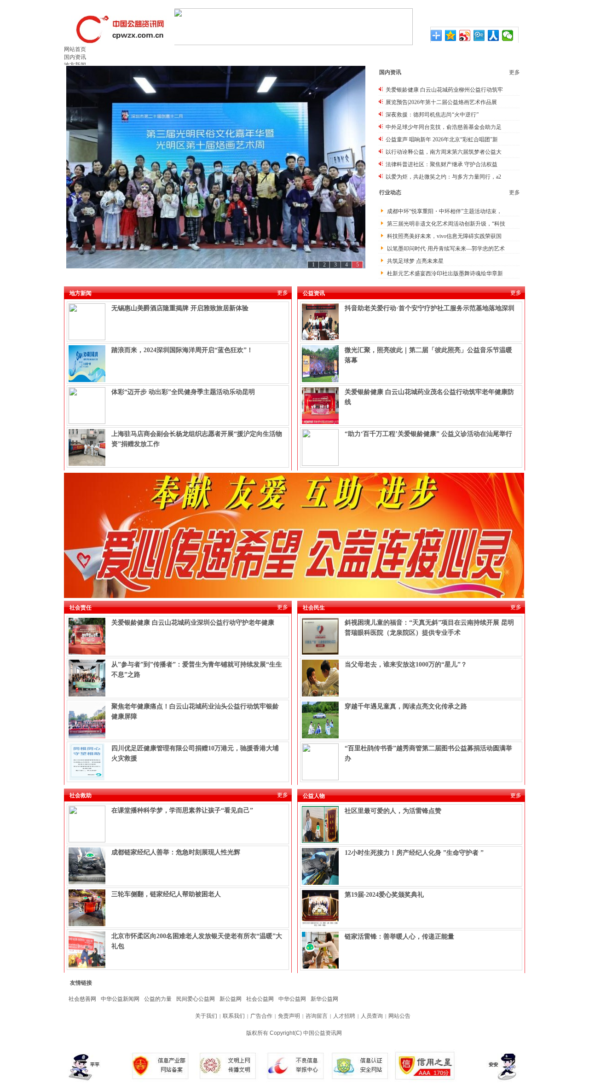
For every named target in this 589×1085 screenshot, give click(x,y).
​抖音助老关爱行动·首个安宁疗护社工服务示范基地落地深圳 (429, 308)
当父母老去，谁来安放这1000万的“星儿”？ (406, 664)
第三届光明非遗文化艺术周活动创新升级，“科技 (446, 223)
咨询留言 (317, 1016)
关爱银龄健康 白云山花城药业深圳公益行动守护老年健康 (192, 622)
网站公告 (399, 1016)
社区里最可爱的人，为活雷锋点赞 (393, 810)
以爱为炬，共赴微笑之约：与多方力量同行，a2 (443, 177)
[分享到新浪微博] (465, 35)
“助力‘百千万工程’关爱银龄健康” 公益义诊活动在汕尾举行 (428, 433)
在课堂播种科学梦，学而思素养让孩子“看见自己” (182, 810)
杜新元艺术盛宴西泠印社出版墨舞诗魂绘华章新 (445, 273)
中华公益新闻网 (120, 999)
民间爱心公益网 (195, 999)
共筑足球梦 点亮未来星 (415, 261)
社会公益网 (260, 999)
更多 (514, 72)
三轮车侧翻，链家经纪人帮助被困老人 (166, 894)
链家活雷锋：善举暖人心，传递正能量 (399, 936)
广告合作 (261, 1016)
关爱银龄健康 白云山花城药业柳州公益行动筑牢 (444, 90)
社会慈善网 (82, 999)
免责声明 (289, 1016)
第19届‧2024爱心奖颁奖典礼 (384, 894)
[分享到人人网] (493, 35)
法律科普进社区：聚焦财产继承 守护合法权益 (441, 164)
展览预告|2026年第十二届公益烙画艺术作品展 (441, 102)
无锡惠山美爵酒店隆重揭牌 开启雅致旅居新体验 (179, 308)
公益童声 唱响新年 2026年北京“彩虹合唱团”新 (442, 139)
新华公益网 (324, 999)
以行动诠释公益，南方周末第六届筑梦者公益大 (444, 152)
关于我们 (206, 1016)
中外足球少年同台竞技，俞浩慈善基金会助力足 (444, 127)
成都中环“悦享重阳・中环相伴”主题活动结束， (444, 211)
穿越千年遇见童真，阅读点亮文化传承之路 (406, 706)
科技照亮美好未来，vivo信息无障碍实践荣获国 (444, 236)
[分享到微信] (508, 35)
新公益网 (230, 999)
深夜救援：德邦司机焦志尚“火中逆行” (432, 114)
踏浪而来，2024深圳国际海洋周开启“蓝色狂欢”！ (182, 350)
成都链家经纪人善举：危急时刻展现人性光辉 (175, 852)
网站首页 (75, 49)
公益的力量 (158, 999)
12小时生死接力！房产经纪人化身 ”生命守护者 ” (414, 852)
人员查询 (372, 1016)
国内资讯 (75, 57)
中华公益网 (292, 999)
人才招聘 (344, 1016)
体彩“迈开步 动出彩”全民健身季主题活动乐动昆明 (183, 392)
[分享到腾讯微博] (479, 35)
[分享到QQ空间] (450, 35)
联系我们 (234, 1016)
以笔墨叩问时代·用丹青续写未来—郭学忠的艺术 (446, 248)
